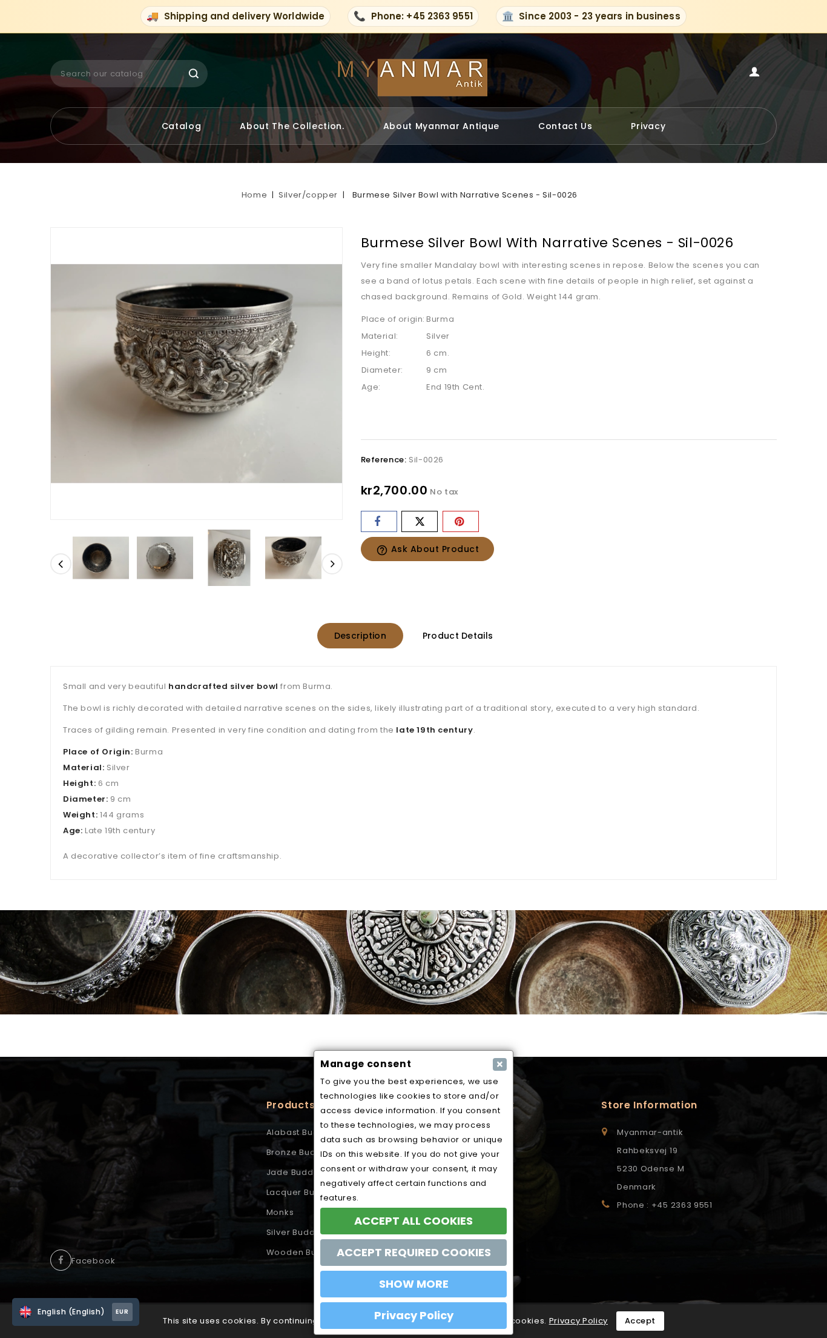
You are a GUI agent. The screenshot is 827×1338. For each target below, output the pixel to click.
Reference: (384, 459)
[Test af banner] (413, 962)
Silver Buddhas (298, 1232)
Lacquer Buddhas (304, 1192)
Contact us (565, 126)
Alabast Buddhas (303, 1132)
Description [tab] (360, 636)
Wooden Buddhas (305, 1252)
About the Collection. (292, 126)
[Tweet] (419, 521)
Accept (640, 1320)
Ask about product (427, 549)
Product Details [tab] (458, 636)
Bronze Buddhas (302, 1152)
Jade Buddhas (298, 1172)
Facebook (93, 1260)
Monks (280, 1212)
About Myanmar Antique (441, 126)
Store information (649, 1105)
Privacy (648, 126)
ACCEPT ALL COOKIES (413, 1220)
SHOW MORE (414, 1283)
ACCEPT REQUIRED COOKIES (414, 1252)
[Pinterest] (460, 521)
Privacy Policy (578, 1320)
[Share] (379, 521)
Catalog (182, 126)
